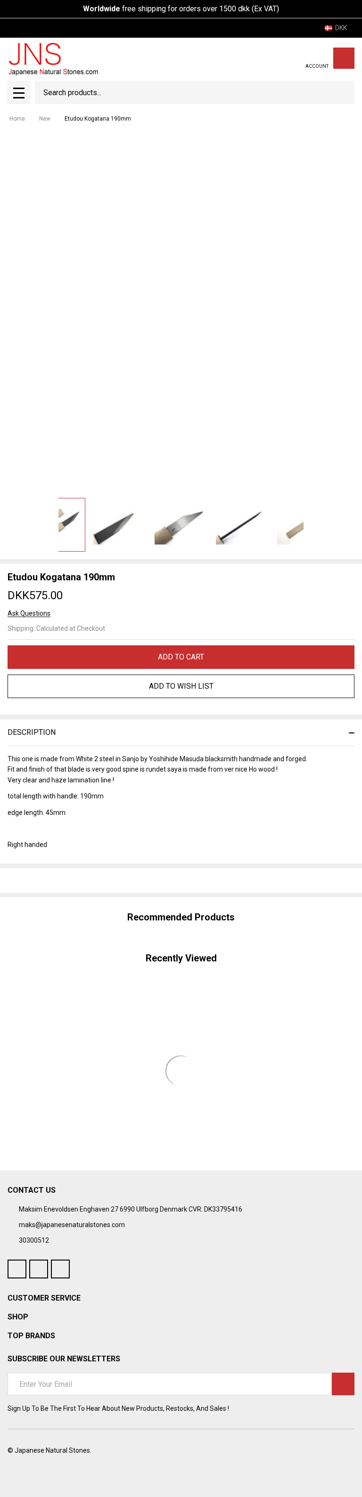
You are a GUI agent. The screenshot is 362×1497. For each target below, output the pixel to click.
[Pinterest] (80, 880)
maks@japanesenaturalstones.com (72, 1225)
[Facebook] (29, 880)
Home (17, 118)
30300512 (34, 1240)
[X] (63, 880)
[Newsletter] (343, 1384)
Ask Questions (29, 613)
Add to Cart (181, 656)
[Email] (46, 880)
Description (32, 732)
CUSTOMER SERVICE (44, 1298)
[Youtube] (39, 1269)
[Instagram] (60, 1269)
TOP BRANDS (31, 1335)
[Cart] (343, 58)
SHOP (18, 1316)
